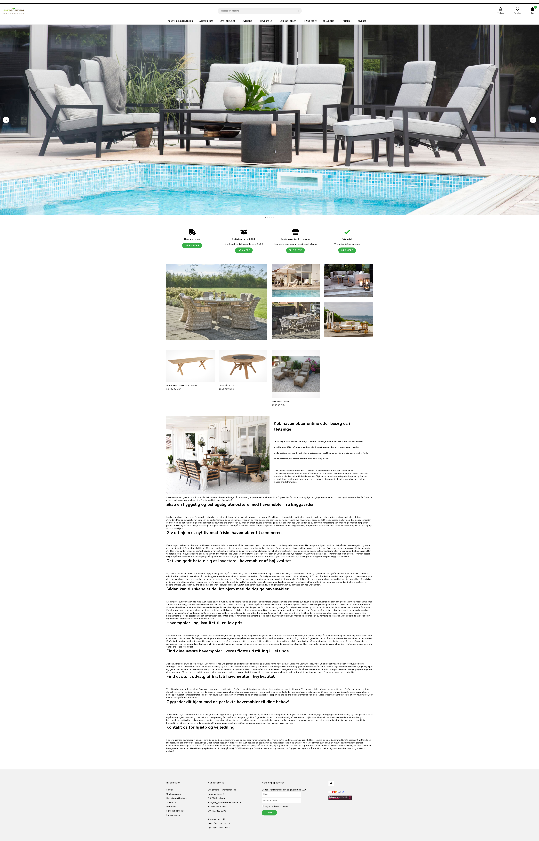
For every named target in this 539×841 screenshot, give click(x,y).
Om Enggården (173, 791)
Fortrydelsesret (173, 812)
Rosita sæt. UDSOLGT (282, 398)
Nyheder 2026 (206, 21)
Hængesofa (310, 21)
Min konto (500, 13)
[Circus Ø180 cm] (243, 363)
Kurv (532, 13)
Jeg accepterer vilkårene (276, 803)
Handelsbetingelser (175, 808)
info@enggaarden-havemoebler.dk (224, 799)
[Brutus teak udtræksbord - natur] (190, 363)
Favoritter (517, 13)
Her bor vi (171, 803)
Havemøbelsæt (227, 21)
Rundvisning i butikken (180, 21)
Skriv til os (171, 799)
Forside (169, 787)
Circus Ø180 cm (226, 382)
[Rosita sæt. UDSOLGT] (296, 371)
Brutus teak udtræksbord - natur (181, 382)
